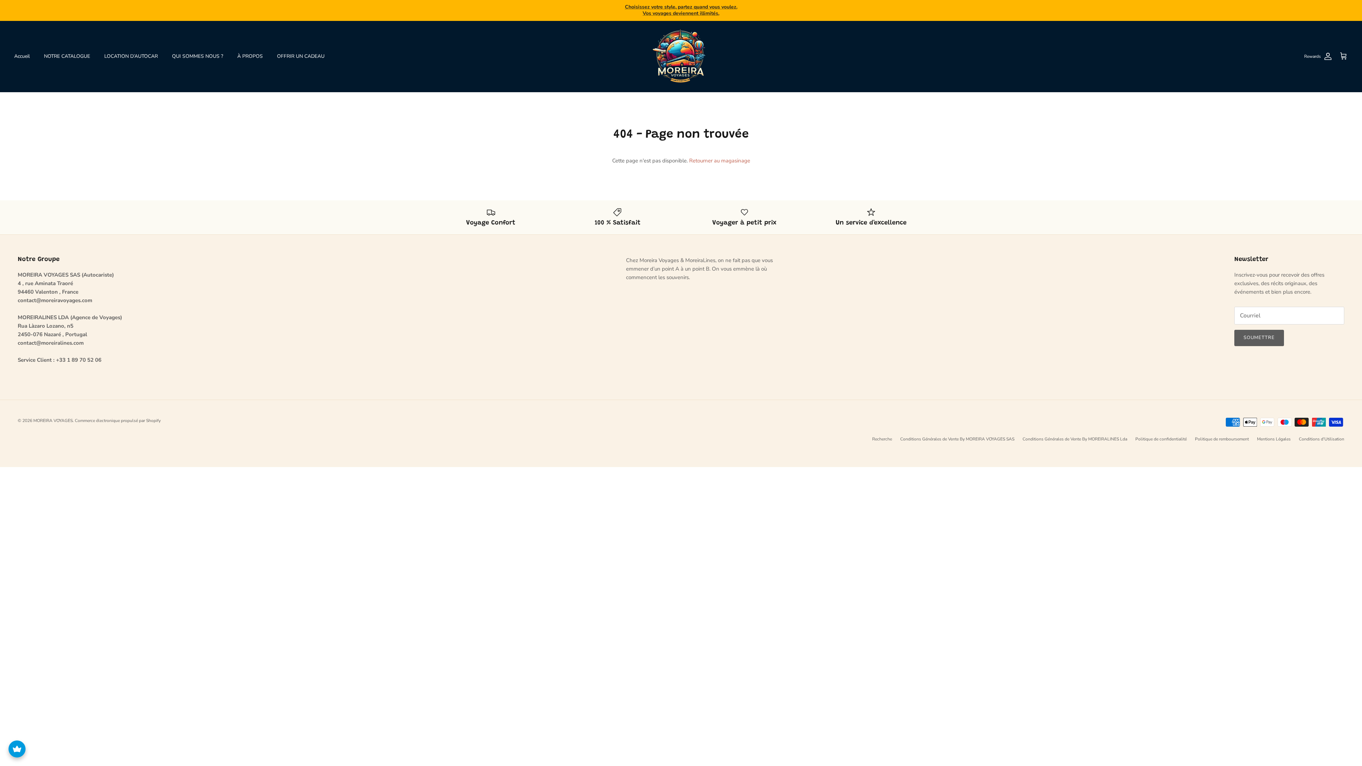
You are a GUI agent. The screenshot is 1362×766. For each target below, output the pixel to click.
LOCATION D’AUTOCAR (131, 50)
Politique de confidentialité (1161, 433)
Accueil (22, 50)
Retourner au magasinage (719, 154)
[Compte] (1326, 50)
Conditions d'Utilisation (1321, 433)
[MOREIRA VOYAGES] (681, 50)
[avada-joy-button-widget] (17, 748)
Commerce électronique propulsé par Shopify (118, 414)
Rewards (1312, 50)
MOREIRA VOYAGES (53, 414)
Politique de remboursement (1222, 433)
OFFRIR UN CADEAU (301, 50)
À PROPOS (250, 50)
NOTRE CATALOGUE (67, 50)
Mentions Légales (1274, 433)
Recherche (882, 433)
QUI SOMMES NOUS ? (197, 50)
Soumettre (1259, 332)
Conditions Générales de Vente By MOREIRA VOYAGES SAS (957, 433)
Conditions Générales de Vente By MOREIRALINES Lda (1075, 433)
